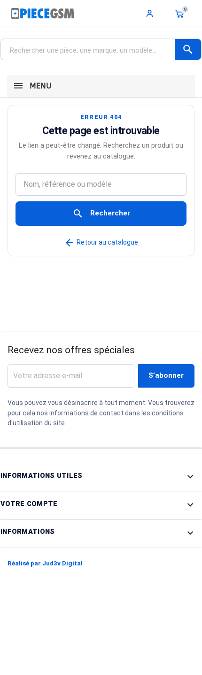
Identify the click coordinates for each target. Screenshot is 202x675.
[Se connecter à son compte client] (150, 13)
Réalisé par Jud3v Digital (45, 563)
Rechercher (101, 213)
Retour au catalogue (101, 242)
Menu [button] (39, 85)
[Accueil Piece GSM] (43, 13)
